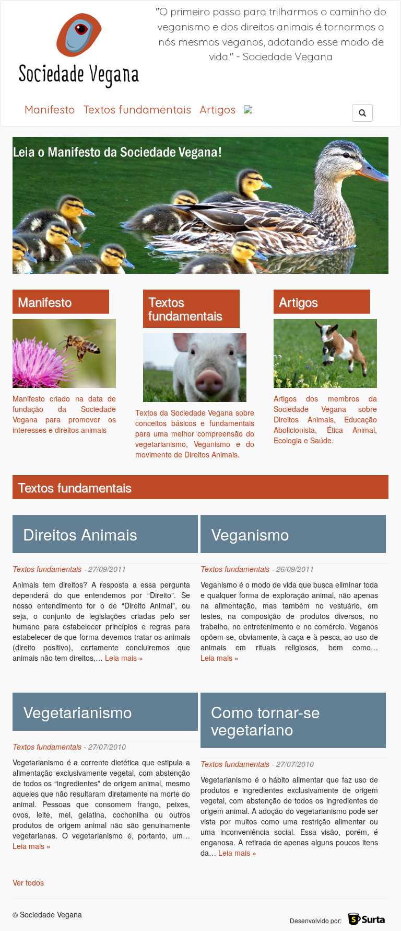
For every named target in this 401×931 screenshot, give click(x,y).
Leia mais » (124, 657)
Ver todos (28, 882)
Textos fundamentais (137, 109)
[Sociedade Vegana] (79, 50)
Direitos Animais (80, 534)
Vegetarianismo (77, 711)
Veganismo (250, 534)
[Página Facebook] (248, 109)
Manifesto (50, 109)
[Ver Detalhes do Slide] (200, 205)
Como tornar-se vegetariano (265, 720)
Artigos (217, 109)
